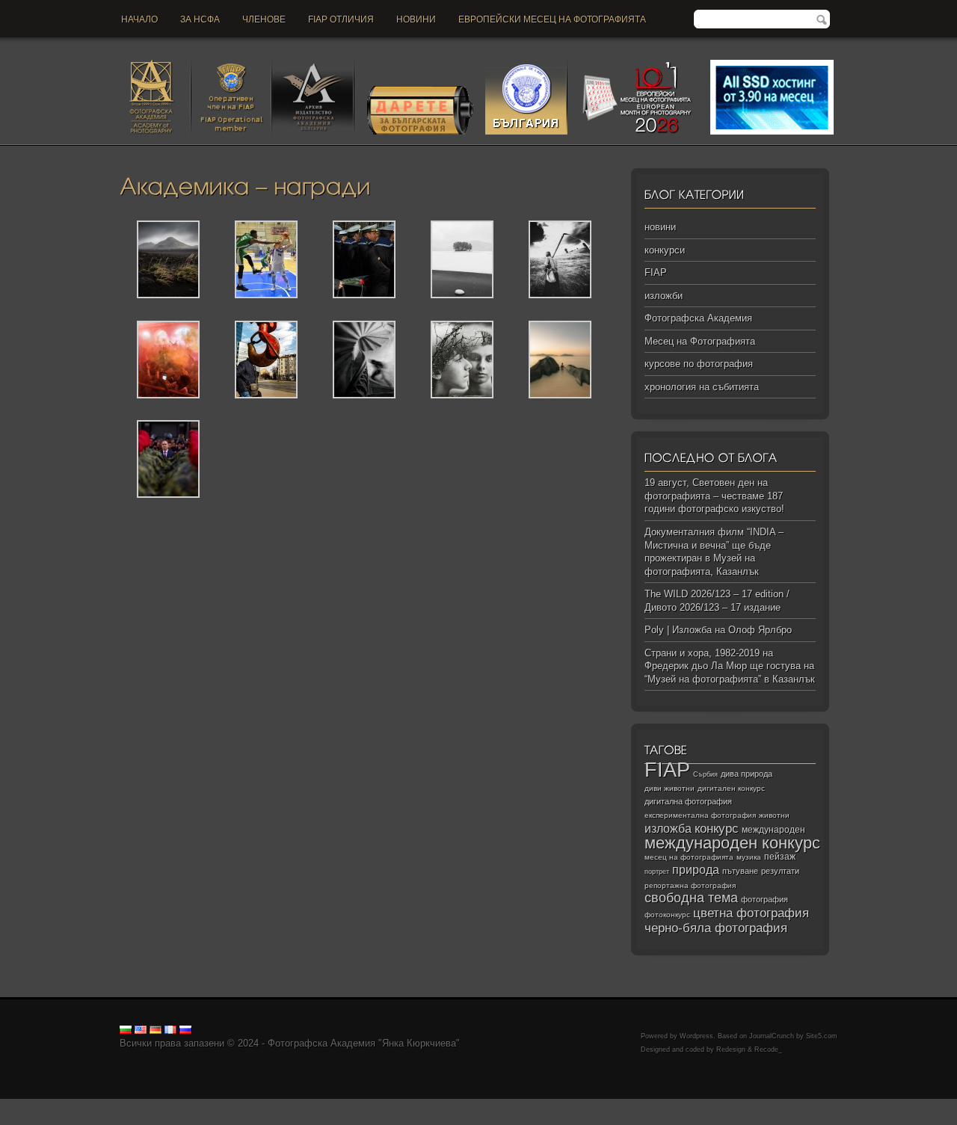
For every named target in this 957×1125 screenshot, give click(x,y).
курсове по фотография (698, 363)
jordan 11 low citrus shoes (229, 1118)
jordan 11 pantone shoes (117, 1118)
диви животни (669, 788)
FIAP (655, 272)
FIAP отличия (341, 19)
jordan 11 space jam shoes (628, 1105)
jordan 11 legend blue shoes (187, 1105)
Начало (139, 19)
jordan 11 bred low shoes (834, 1105)
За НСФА (200, 19)
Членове (264, 19)
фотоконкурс (667, 914)
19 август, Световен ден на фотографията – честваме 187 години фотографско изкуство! (714, 495)
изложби (663, 295)
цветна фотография (751, 913)
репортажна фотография (690, 885)
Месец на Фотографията (699, 341)
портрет (656, 871)
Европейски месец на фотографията (552, 19)
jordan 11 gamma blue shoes (62, 1105)
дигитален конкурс (731, 788)
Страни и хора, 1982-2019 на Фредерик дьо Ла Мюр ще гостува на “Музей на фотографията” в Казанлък (729, 666)
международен (773, 830)
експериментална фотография (700, 815)
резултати (780, 870)
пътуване (740, 870)
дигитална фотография (688, 801)
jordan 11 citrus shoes (519, 1105)
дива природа (746, 773)
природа (695, 869)
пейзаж (780, 856)
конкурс (717, 829)
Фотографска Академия (698, 318)
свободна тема (691, 897)
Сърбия (705, 774)
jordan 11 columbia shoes (414, 1105)
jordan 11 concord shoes (303, 1105)
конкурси (664, 250)
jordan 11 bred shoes (733, 1105)
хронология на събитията (701, 386)
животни (774, 815)
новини (416, 19)
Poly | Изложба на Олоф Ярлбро (718, 629)
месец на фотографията (688, 857)
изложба (668, 828)
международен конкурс (732, 842)
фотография (764, 899)
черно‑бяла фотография (715, 928)
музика (748, 857)
